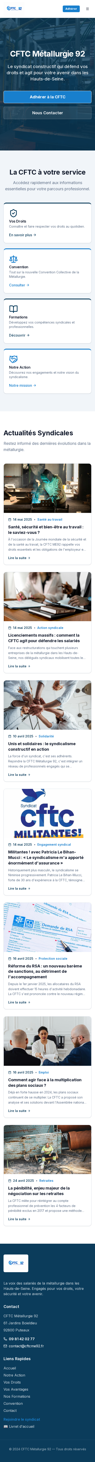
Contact (10, 1410)
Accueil (10, 1368)
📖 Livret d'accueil (19, 1426)
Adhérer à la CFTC (47, 97)
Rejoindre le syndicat (22, 1419)
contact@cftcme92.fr (26, 1346)
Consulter (17, 285)
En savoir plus (20, 235)
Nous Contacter (47, 112)
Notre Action (14, 1375)
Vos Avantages (16, 1389)
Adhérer (71, 8)
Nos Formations (17, 1396)
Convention (13, 1403)
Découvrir (17, 335)
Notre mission (20, 385)
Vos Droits (12, 1382)
